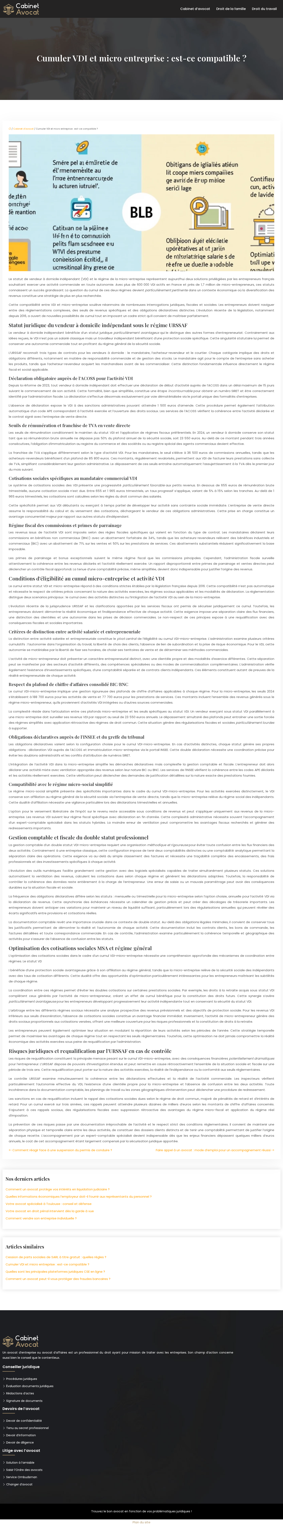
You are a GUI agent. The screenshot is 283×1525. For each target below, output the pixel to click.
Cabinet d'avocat (23, 128)
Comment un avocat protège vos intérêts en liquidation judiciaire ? (58, 1189)
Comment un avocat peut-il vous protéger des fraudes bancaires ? (58, 1279)
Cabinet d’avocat (195, 8)
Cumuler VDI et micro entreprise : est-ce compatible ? (47, 1264)
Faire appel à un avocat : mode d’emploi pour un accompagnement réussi (213, 1150)
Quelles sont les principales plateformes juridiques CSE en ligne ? (55, 1271)
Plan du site (141, 1522)
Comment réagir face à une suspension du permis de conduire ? (62, 1150)
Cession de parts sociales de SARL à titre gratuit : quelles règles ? (56, 1257)
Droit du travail (264, 8)
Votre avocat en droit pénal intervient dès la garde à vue (50, 1211)
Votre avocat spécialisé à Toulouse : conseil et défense (49, 1204)
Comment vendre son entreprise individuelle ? (41, 1218)
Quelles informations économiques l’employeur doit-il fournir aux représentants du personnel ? (79, 1196)
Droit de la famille (231, 8)
